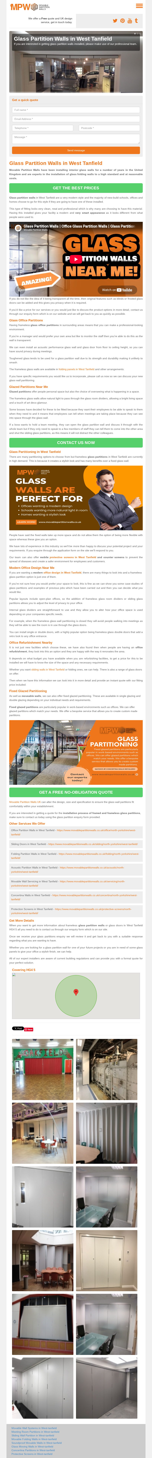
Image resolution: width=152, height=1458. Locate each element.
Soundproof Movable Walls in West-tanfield (36, 1442)
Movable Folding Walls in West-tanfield (34, 1439)
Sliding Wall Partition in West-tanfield (32, 1435)
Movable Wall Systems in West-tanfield (34, 1428)
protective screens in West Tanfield (73, 557)
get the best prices (76, 188)
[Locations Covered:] (11, 5)
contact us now (76, 442)
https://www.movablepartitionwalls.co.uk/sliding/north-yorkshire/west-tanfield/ (93, 844)
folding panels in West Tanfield (76, 369)
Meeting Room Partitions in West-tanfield (35, 1431)
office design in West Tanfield (62, 572)
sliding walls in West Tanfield (48, 669)
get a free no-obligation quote (76, 792)
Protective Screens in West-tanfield (31, 1453)
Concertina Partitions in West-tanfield (33, 1450)
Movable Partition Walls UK (25, 801)
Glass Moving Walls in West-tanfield (32, 1446)
